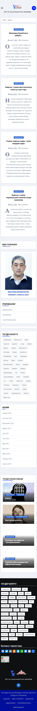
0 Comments (25, 40)
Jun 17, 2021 (13, 40)
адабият (14, 344)
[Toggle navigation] (2, 8)
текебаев (6, 385)
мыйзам (14, 368)
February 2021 (7, 459)
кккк (15, 356)
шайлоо (26, 393)
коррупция (23, 356)
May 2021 (5, 444)
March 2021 (6, 454)
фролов (17, 389)
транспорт (15, 385)
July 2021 (5, 433)
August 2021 (6, 428)
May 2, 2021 (13, 204)
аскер (22, 344)
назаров (22, 368)
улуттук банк (7, 389)
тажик (11, 381)
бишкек (6, 348)
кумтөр (6, 360)
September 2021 (8, 423)
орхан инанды (8, 372)
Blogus (13, 695)
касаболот (23, 352)
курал (13, 360)
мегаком (6, 368)
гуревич (13, 348)
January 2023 (6, 413)
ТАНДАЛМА (6, 315)
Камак (8, 498)
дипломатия (23, 348)
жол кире (6, 352)
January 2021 (6, 464)
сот (5, 381)
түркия (24, 385)
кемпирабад (7, 356)
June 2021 (6, 439)
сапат (18, 377)
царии (24, 389)
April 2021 (5, 449)
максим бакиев (8, 364)
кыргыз (20, 360)
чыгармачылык (15, 393)
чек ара (6, 393)
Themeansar (22, 695)
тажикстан (19, 381)
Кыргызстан (17, 340)
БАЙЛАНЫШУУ (18, 707)
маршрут (25, 364)
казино (15, 352)
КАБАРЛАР (29, 699)
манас (18, 364)
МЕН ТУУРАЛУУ (18, 699)
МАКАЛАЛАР (19, 29)
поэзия (22, 372)
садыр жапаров (8, 377)
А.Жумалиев (7, 340)
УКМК (26, 340)
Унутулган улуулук (13, 520)
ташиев (28, 381)
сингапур (26, 377)
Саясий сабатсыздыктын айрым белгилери (16, 563)
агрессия (6, 344)
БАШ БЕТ (6, 699)
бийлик (29, 344)
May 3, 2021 (13, 148)
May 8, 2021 (13, 94)
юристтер (7, 397)
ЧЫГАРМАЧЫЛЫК (9, 320)
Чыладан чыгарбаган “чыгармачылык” (14, 541)
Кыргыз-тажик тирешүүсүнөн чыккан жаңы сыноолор (18, 197)
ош (16, 372)
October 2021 (7, 418)
